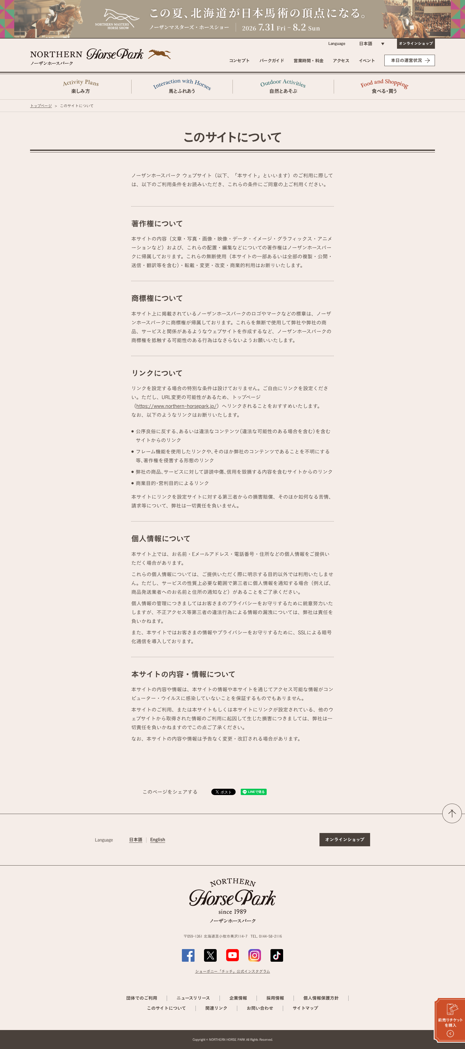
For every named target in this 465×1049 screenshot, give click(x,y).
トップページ (41, 106)
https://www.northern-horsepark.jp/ (176, 406)
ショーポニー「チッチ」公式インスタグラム (232, 971)
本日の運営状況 (406, 60)
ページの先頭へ (452, 813)
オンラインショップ (416, 43)
